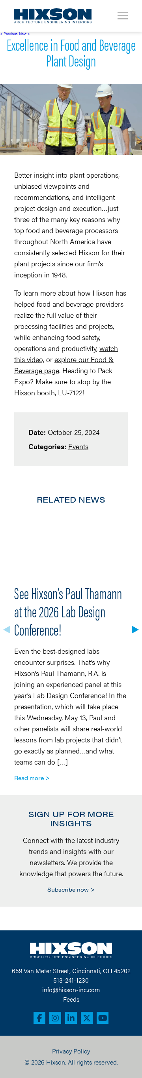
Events (78, 446)
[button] (135, 630)
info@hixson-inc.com (71, 989)
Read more (29, 778)
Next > (24, 33)
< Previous (9, 33)
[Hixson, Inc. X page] (87, 1018)
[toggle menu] (123, 16)
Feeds (71, 999)
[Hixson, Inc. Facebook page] (39, 1018)
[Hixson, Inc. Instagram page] (55, 1018)
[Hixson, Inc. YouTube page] (102, 1018)
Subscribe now (68, 889)
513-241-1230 (71, 980)
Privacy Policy (71, 1050)
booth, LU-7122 (59, 392)
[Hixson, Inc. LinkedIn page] (71, 1018)
